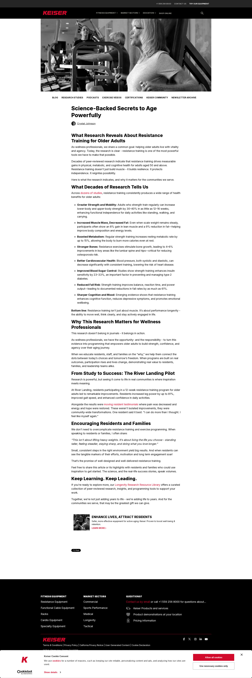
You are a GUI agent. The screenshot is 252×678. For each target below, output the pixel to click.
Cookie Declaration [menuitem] (141, 645)
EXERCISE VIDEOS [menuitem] (111, 97)
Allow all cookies (213, 657)
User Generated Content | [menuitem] (118, 645)
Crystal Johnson (86, 123)
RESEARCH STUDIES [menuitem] (72, 97)
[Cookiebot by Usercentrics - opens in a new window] (24, 672)
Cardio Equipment (51, 620)
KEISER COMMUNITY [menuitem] (157, 97)
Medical (88, 614)
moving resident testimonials (121, 404)
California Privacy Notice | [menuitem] (92, 645)
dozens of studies (91, 192)
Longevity (89, 620)
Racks (44, 614)
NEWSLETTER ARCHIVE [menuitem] (184, 97)
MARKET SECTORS (129, 13)
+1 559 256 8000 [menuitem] (163, 4)
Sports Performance (95, 607)
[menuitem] (197, 3)
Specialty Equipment (53, 626)
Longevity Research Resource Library (137, 484)
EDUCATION (148, 13)
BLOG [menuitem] (55, 97)
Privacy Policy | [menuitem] (72, 645)
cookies (56, 660)
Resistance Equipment (54, 601)
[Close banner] (242, 655)
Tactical (88, 626)
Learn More (98, 528)
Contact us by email (138, 601)
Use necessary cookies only (214, 666)
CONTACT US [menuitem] (180, 4)
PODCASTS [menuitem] (93, 97)
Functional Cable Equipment (57, 607)
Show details (50, 672)
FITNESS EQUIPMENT (53, 596)
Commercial (90, 601)
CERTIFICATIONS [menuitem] (134, 97)
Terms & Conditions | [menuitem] (53, 645)
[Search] (202, 13)
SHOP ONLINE (165, 13)
